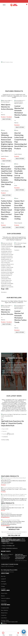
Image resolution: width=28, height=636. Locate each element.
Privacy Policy (4, 593)
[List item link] (14, 545)
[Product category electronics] (20, 246)
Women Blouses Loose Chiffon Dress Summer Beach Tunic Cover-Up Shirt (13, 481)
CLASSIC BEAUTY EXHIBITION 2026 (9, 564)
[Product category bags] (7, 267)
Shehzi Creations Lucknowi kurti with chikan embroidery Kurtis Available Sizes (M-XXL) (11, 515)
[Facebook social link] (10, 1)
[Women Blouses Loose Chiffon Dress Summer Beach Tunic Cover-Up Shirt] (14, 478)
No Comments (24, 560)
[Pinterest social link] (14, 1)
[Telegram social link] (18, 1)
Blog (2, 419)
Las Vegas (3, 588)
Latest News (4, 603)
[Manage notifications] (3, 633)
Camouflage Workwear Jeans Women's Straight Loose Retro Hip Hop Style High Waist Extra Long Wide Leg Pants (14, 500)
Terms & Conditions (5, 598)
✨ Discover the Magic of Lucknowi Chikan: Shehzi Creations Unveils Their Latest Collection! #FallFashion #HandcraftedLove (13, 523)
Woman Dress (4, 612)
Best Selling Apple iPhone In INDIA (9, 570)
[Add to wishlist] (11, 102)
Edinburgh (3, 581)
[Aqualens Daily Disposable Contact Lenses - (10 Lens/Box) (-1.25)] (14, 505)
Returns (3, 595)
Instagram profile (5, 607)
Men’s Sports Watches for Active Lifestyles (7, 107)
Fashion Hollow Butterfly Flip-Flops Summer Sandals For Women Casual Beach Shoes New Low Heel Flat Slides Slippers (6, 210)
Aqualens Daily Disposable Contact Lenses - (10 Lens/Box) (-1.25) (12, 508)
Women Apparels (18, 223)
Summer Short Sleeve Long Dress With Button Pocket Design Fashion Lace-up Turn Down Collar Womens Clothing (19, 210)
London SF (3, 578)
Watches (3, 114)
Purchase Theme (5, 620)
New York (3, 576)
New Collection (4, 610)
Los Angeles (4, 583)
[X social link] (12, 1)
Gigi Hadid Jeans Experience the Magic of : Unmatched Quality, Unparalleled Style (12, 423)
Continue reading (5, 439)
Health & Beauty (4, 156)
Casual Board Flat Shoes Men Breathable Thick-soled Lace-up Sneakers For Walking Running (20, 173)
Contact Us (3, 600)
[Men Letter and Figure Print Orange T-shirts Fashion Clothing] (11, 487)
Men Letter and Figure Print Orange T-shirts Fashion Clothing (13, 489)
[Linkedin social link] (16, 1)
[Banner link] (14, 62)
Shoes (15, 185)
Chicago (3, 586)
